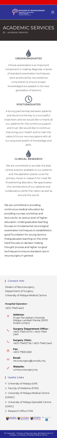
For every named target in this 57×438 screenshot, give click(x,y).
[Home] (4, 32)
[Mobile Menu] (52, 12)
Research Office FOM (20, 411)
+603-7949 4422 (14, 308)
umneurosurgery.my (25, 369)
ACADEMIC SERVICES (18, 32)
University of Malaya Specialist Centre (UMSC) (28, 404)
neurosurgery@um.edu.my (29, 360)
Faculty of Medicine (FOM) (23, 388)
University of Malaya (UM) (22, 383)
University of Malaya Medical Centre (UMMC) (27, 395)
